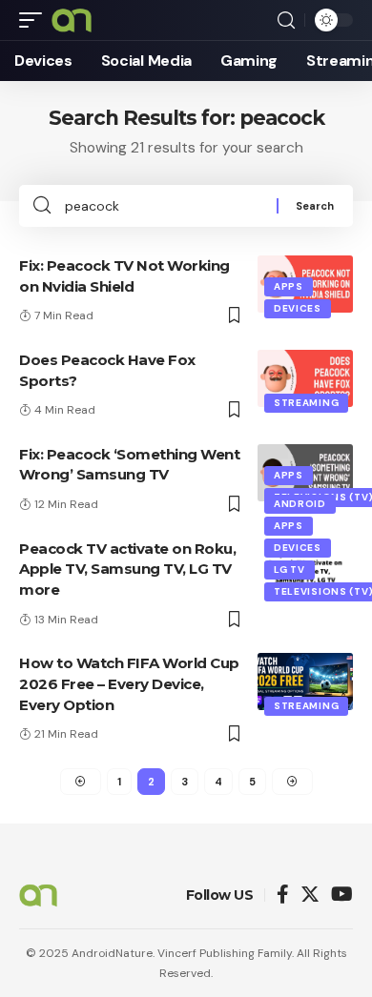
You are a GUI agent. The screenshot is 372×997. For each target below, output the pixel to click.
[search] (286, 20)
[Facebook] (283, 895)
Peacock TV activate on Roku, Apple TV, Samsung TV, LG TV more (127, 569)
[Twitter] (310, 895)
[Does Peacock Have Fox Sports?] (305, 378)
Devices (297, 308)
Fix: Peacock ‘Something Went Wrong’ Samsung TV (129, 464)
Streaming (306, 403)
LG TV (289, 569)
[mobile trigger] (35, 20)
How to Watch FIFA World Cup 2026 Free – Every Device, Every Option (129, 684)
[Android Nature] (72, 20)
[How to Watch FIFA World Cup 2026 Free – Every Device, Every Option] (305, 681)
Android (300, 504)
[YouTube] (342, 895)
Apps (288, 286)
